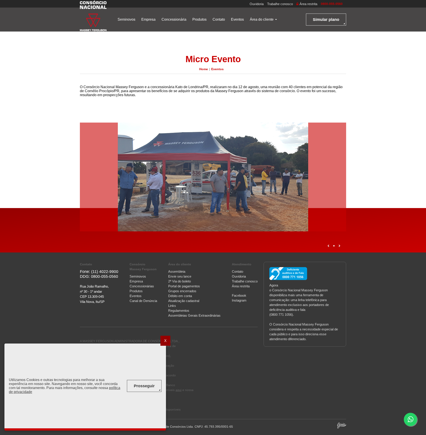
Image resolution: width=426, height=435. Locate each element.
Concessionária (174, 19)
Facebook (239, 295)
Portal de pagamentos (184, 286)
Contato (219, 19)
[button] (410, 419)
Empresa (148, 19)
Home (203, 69)
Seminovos (126, 19)
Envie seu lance (179, 276)
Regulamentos (178, 310)
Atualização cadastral (183, 301)
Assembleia (176, 271)
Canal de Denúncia (143, 301)
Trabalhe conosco (280, 4)
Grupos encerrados (182, 291)
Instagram (239, 300)
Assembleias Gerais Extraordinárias (194, 315)
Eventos (237, 19)
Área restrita (308, 4)
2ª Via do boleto (179, 281)
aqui (178, 390)
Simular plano (326, 19)
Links (172, 306)
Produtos (199, 19)
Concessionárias (142, 286)
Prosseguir (144, 386)
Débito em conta (180, 296)
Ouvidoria (257, 4)
